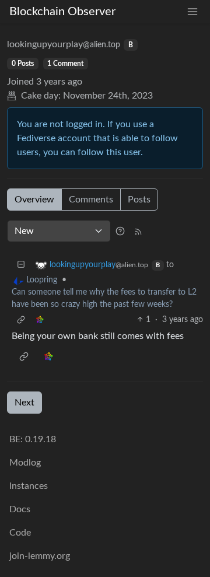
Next (24, 402)
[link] (39, 320)
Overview (34, 199)
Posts (139, 199)
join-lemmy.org (39, 556)
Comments (91, 199)
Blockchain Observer (62, 12)
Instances (28, 486)
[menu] (192, 12)
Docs (19, 509)
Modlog (25, 462)
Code (20, 532)
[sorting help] (120, 231)
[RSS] (138, 231)
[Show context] (21, 320)
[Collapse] (21, 265)
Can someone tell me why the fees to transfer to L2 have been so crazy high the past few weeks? (104, 298)
